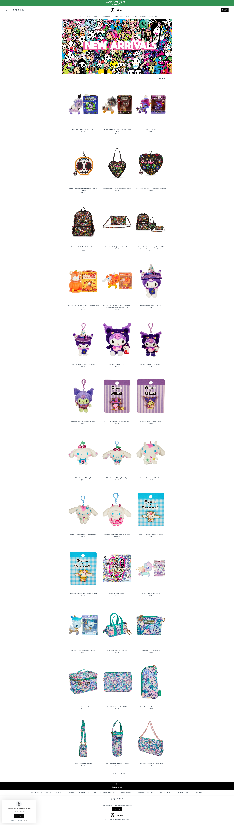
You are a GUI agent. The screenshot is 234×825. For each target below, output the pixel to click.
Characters (96, 16)
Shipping (59, 792)
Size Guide (49, 792)
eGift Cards (143, 16)
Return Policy (70, 792)
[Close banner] (232, 3)
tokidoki (109, 819)
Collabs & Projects (118, 16)
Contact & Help (153, 16)
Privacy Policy (84, 792)
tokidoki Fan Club (36, 792)
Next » (123, 773)
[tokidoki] (117, 10)
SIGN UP (117, 809)
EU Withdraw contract (164, 792)
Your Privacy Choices (183, 792)
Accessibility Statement (108, 792)
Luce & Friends (106, 16)
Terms (94, 792)
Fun (88, 16)
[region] (117, 3)
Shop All (80, 16)
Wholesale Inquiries (126, 792)
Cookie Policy (198, 792)
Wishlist (135, 16)
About (127, 16)
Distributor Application (145, 792)
